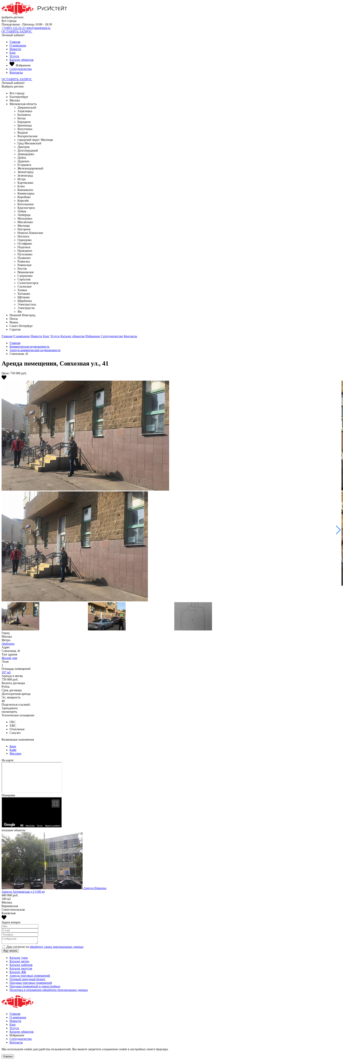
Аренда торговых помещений (30, 975)
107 (6, 672)
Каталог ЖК (18, 972)
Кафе (13, 750)
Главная (15, 42)
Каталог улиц (19, 957)
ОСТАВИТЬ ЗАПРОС (17, 31)
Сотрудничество (21, 69)
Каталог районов (21, 965)
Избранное (92, 336)
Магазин (15, 753)
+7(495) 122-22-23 (14, 28)
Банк (13, 746)
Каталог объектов (22, 59)
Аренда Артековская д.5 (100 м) (23, 891)
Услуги (14, 56)
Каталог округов (21, 968)
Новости (15, 49)
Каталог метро (19, 961)
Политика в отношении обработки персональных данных (49, 990)
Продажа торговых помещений (31, 982)
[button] (338, 530)
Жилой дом (9, 658)
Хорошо (8, 1056)
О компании (18, 45)
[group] (171, 491)
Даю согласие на (45, 946)
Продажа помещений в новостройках (35, 986)
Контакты (16, 72)
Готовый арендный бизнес (27, 979)
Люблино (8, 643)
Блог (13, 52)
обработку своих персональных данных (57, 946)
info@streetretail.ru (38, 28)
